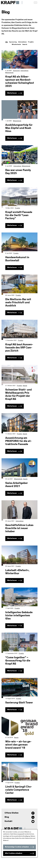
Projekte (17, 208)
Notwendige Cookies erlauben (17, 847)
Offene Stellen (11, 813)
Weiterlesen (12, 93)
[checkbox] (13, 42)
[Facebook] (32, 813)
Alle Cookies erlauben (13, 853)
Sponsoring (16, 70)
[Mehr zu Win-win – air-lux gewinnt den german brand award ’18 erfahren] (19, 727)
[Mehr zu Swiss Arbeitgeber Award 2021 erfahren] (19, 468)
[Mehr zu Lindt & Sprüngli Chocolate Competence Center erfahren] (19, 772)
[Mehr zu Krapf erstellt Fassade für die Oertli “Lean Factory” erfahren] (19, 197)
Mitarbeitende (9, 72)
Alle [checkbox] (6, 42)
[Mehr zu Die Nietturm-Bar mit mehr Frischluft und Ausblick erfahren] (19, 285)
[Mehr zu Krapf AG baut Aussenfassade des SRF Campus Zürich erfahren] (19, 330)
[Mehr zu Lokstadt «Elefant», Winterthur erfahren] (19, 556)
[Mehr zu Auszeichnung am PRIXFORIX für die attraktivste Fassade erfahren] (19, 423)
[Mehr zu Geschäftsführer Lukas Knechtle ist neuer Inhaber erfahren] (19, 510)
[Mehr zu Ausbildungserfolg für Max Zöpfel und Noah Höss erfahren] (19, 110)
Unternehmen (24, 70)
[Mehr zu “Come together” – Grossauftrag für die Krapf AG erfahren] (19, 643)
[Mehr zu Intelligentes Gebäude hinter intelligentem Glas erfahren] (19, 598)
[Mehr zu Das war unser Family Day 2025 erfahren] (19, 155)
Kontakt (8, 821)
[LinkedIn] (32, 817)
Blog (7, 817)
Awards (25, 385)
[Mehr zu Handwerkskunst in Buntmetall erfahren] (19, 243)
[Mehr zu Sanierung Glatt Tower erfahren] (19, 688)
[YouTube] (32, 821)
